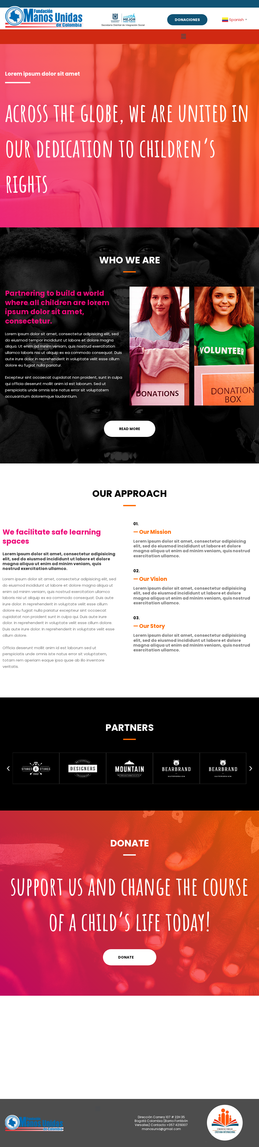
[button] (183, 36)
